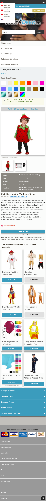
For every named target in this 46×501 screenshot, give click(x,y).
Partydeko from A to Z (11, 70)
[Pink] (42, 83)
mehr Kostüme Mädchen (18, 197)
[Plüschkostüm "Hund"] (34, 294)
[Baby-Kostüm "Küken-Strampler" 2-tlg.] (34, 329)
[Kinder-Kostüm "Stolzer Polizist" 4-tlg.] (34, 363)
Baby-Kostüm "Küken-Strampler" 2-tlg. (34, 343)
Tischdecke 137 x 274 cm (11, 377)
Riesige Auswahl (8, 391)
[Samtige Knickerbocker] (34, 259)
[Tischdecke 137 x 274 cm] (11, 363)
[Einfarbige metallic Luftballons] (11, 329)
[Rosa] (35, 83)
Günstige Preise (7, 402)
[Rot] (29, 83)
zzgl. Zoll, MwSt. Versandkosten (23, 234)
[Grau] (29, 89)
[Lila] (3, 89)
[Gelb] (16, 83)
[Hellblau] (10, 89)
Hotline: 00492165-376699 (11, 413)
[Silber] (10, 94)
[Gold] (16, 94)
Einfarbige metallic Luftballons (10, 343)
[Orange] (22, 83)
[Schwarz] (42, 89)
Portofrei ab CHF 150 (23, 6)
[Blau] (16, 89)
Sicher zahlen (6, 408)
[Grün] (22, 89)
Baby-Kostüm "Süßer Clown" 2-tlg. (11, 308)
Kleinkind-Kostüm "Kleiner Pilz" (10, 273)
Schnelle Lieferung (8, 396)
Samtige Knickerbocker (30, 273)
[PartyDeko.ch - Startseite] (23, 21)
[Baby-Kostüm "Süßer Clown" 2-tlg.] (11, 294)
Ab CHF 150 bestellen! (23, 109)
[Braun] (35, 89)
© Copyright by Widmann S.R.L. (10, 157)
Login (43, 2)
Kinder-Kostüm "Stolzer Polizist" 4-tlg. (33, 377)
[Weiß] (3, 83)
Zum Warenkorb (39, 10)
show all (3, 73)
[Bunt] (22, 94)
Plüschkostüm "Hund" (30, 308)
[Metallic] (3, 94)
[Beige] (10, 83)
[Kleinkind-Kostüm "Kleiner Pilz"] (11, 259)
